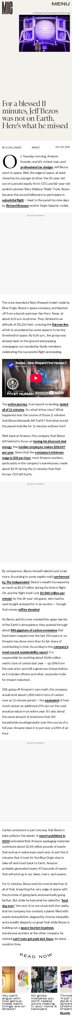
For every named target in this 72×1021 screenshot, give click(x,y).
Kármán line (60, 324)
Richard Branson (17, 205)
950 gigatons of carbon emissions (34, 630)
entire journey (17, 404)
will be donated (28, 609)
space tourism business (37, 927)
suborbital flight (13, 200)
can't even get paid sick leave (33, 938)
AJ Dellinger (13, 147)
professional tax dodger (36, 167)
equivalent (52, 700)
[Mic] (7, 7)
